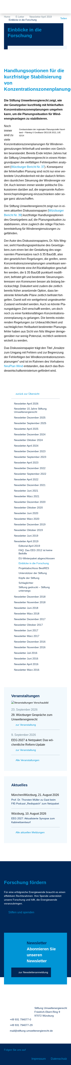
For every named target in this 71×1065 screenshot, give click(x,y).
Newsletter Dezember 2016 (30, 641)
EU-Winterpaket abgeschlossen (37, 558)
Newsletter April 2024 (26, 445)
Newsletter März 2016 (26, 669)
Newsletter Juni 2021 (26, 490)
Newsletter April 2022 (26, 479)
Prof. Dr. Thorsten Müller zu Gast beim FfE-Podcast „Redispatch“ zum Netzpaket (35, 801)
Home (7, 16)
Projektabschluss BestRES (34, 568)
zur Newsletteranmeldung (33, 972)
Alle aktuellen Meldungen (30, 832)
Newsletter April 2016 (26, 664)
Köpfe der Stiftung (29, 578)
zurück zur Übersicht (27, 393)
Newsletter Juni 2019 (26, 535)
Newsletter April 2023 (26, 462)
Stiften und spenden (21, 912)
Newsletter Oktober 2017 (28, 624)
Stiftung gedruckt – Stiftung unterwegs (34, 589)
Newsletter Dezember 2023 (30, 451)
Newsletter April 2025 (26, 428)
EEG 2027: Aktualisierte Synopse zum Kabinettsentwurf (33, 820)
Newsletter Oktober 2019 (28, 530)
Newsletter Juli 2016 (25, 652)
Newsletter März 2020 (26, 518)
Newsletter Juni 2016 (26, 658)
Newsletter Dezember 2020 (30, 501)
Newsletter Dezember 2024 (30, 434)
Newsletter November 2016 (30, 647)
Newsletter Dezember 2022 (30, 468)
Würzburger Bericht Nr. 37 (27, 166)
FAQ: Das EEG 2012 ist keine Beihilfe (35, 552)
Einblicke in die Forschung (34, 563)
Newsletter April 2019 (40, 16)
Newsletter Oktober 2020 (28, 507)
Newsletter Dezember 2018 (30, 596)
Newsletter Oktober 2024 (28, 440)
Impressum (38, 1058)
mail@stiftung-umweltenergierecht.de (31, 1030)
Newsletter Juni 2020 (26, 513)
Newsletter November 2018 (30, 602)
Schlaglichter (26, 582)
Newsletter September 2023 (30, 456)
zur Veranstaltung (26, 724)
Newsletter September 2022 (30, 473)
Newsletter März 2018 (26, 613)
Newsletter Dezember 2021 (30, 485)
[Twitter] (31, 1050)
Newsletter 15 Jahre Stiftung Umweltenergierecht (30, 410)
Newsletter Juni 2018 (26, 607)
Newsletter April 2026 (26, 403)
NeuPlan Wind (13, 366)
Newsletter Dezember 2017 (30, 619)
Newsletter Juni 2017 (26, 630)
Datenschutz (59, 1058)
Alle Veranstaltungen (27, 760)
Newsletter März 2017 (26, 636)
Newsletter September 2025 (30, 423)
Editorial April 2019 (29, 545)
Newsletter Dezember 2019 (30, 524)
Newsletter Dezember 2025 (30, 417)
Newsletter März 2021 (26, 496)
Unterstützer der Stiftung (33, 573)
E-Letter (20, 16)
